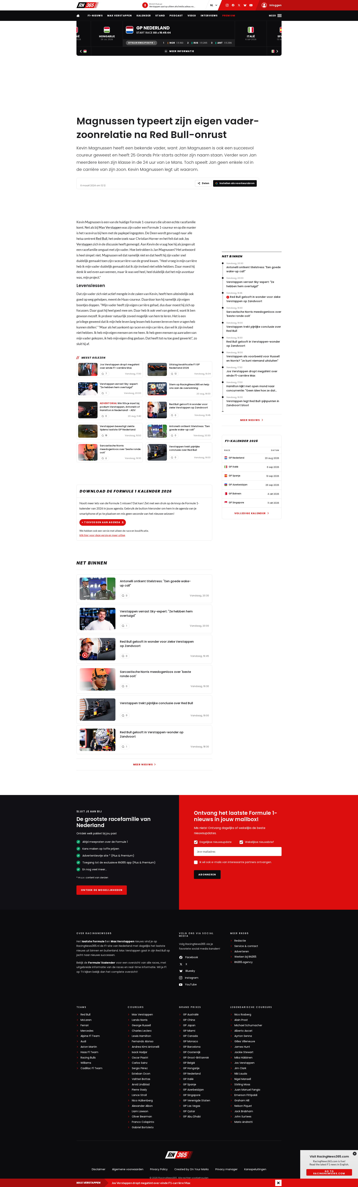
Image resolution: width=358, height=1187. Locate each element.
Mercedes (87, 1030)
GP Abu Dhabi (192, 1116)
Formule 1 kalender (101, 963)
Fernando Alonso (142, 1041)
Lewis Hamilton (141, 1036)
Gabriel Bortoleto (143, 1127)
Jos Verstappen (244, 1062)
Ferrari (85, 1025)
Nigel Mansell (242, 1079)
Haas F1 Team (89, 1052)
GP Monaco (190, 1041)
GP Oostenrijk (191, 1052)
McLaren (86, 1020)
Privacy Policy (159, 1169)
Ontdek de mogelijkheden (101, 890)
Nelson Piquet (243, 1106)
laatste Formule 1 (94, 941)
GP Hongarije (191, 1068)
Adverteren (241, 951)
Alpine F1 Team (90, 1036)
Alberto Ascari (243, 1030)
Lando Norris (139, 1020)
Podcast (176, 15)
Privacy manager (226, 1169)
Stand (160, 15)
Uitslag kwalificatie (140, 42)
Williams (86, 1062)
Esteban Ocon (141, 1073)
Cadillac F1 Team (91, 1068)
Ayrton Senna (243, 1036)
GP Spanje (189, 1084)
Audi (83, 1041)
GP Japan (189, 1025)
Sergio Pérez (140, 1068)
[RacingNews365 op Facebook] (233, 5)
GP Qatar (189, 1111)
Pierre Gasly (139, 1089)
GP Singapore (191, 1095)
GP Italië (188, 1079)
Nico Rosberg (242, 1014)
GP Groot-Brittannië (196, 1057)
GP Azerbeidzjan (193, 1089)
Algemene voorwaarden (127, 1169)
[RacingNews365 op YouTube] (251, 5)
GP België (189, 1062)
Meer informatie (181, 51)
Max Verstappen (119, 15)
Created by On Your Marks (191, 1169)
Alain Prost (241, 1020)
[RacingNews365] (87, 5)
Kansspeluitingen (255, 1169)
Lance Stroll (139, 1095)
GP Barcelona (191, 1046)
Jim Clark (240, 1068)
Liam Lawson (140, 1111)
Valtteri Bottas (141, 1079)
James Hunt (242, 1046)
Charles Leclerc (142, 1030)
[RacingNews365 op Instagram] (227, 5)
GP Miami (189, 1030)
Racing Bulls (88, 1057)
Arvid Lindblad (141, 1084)
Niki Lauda (240, 1073)
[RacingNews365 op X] (239, 5)
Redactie (240, 940)
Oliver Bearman (142, 1116)
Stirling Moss (242, 1084)
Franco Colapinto (143, 1122)
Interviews (209, 15)
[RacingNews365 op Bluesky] (245, 5)
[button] (107, 33)
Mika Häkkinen (243, 1057)
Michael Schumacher (248, 1025)
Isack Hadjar (139, 1052)
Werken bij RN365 (245, 956)
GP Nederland (192, 1073)
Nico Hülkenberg (142, 1100)
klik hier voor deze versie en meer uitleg (102, 535)
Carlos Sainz (139, 1062)
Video (192, 15)
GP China (189, 1020)
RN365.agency (243, 962)
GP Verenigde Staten (196, 1100)
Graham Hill (241, 1100)
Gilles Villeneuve (244, 1041)
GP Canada (190, 1036)
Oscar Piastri (140, 1057)
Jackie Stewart (243, 1052)
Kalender (143, 15)
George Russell (141, 1025)
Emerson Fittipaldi (245, 1095)
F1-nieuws (95, 15)
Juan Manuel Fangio (247, 1089)
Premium (228, 15)
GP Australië (191, 1014)
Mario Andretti (243, 1122)
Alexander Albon (142, 1106)
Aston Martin (89, 1046)
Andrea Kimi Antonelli (145, 1046)
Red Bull (101, 239)
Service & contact (246, 946)
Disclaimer (98, 1169)
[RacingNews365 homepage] (78, 15)
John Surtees (242, 1116)
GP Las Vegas (191, 1106)
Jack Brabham (243, 1111)
